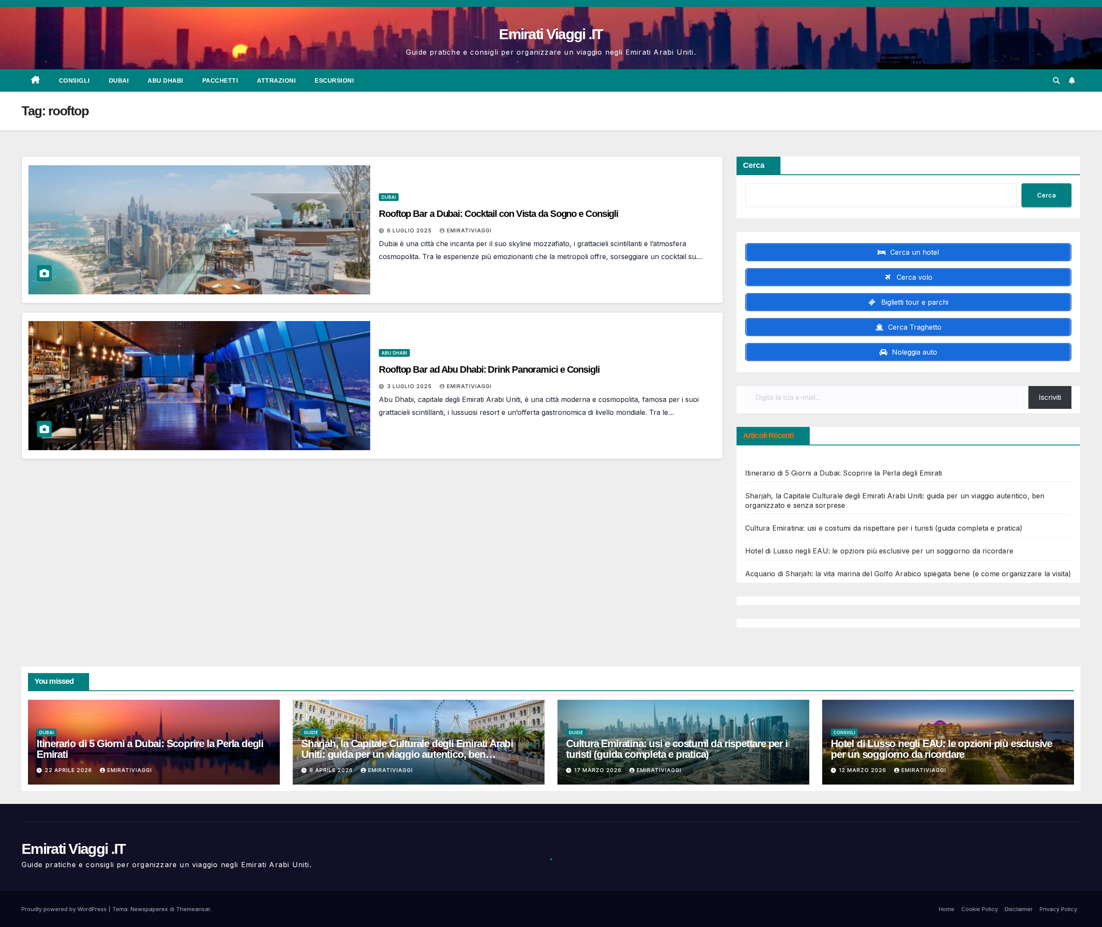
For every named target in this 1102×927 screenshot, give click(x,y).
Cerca (754, 165)
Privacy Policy (1058, 908)
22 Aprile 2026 (69, 770)
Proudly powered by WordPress (65, 908)
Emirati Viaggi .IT (551, 34)
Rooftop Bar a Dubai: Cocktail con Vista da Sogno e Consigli (498, 213)
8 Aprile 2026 (332, 770)
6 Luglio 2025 (410, 230)
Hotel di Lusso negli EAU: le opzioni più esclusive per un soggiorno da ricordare (879, 551)
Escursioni (334, 80)
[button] (1056, 80)
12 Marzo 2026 (863, 770)
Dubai (119, 80)
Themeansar (193, 908)
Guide (311, 732)
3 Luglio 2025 (410, 386)
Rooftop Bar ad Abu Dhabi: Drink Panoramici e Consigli (489, 369)
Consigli (74, 80)
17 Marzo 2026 (598, 770)
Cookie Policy (979, 908)
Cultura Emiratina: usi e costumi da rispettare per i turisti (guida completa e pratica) (883, 528)
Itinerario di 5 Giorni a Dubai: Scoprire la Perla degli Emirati (843, 473)
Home (946, 908)
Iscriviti (1050, 397)
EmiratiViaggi (469, 230)
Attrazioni (276, 80)
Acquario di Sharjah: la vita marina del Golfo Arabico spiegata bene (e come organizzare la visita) (908, 573)
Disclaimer (1019, 908)
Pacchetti (220, 80)
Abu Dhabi (165, 80)
